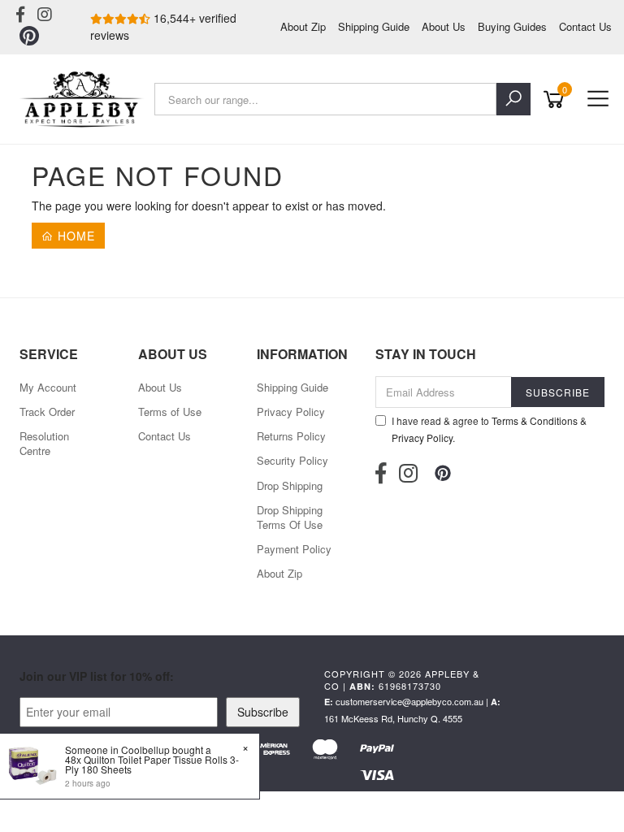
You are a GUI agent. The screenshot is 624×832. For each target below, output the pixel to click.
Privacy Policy (291, 411)
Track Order (47, 411)
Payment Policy (294, 549)
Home (74, 236)
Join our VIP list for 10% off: (97, 676)
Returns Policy (291, 436)
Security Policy (292, 460)
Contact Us (585, 26)
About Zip (303, 26)
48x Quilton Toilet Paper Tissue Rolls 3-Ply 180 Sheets (152, 764)
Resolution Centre (44, 443)
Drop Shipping (290, 485)
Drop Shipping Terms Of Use (290, 517)
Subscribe (262, 712)
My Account (48, 387)
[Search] (513, 99)
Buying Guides (512, 26)
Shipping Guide (374, 26)
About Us (444, 26)
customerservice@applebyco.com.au (409, 701)
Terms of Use (170, 411)
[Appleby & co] (83, 99)
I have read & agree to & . (489, 429)
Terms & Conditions (535, 420)
